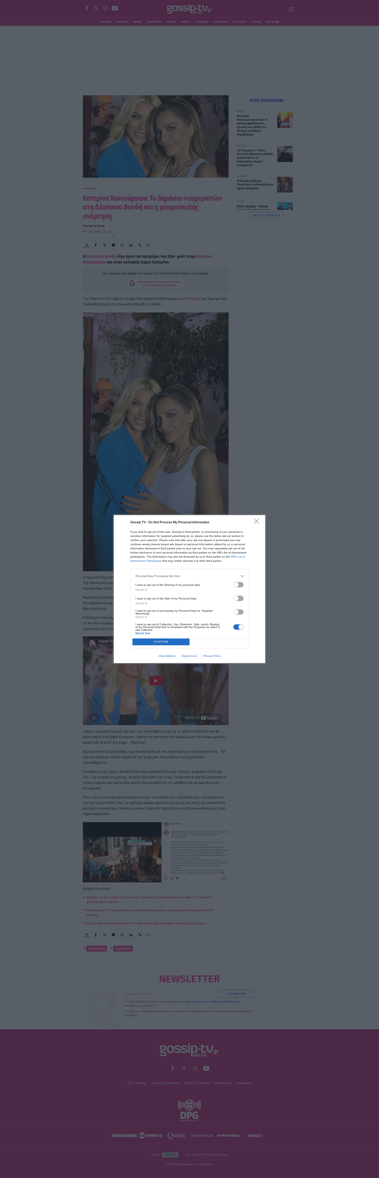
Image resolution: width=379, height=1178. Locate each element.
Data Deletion (167, 655)
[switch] (238, 584)
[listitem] (189, 576)
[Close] (258, 522)
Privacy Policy (211, 655)
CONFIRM (161, 641)
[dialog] (189, 589)
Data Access (189, 655)
